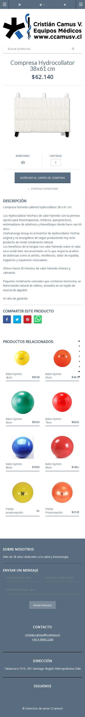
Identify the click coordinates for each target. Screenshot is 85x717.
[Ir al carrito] (20, 4)
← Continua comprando (42, 188)
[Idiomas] (42, 4)
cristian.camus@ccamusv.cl (42, 635)
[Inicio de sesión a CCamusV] (64, 4)
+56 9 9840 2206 (42, 639)
